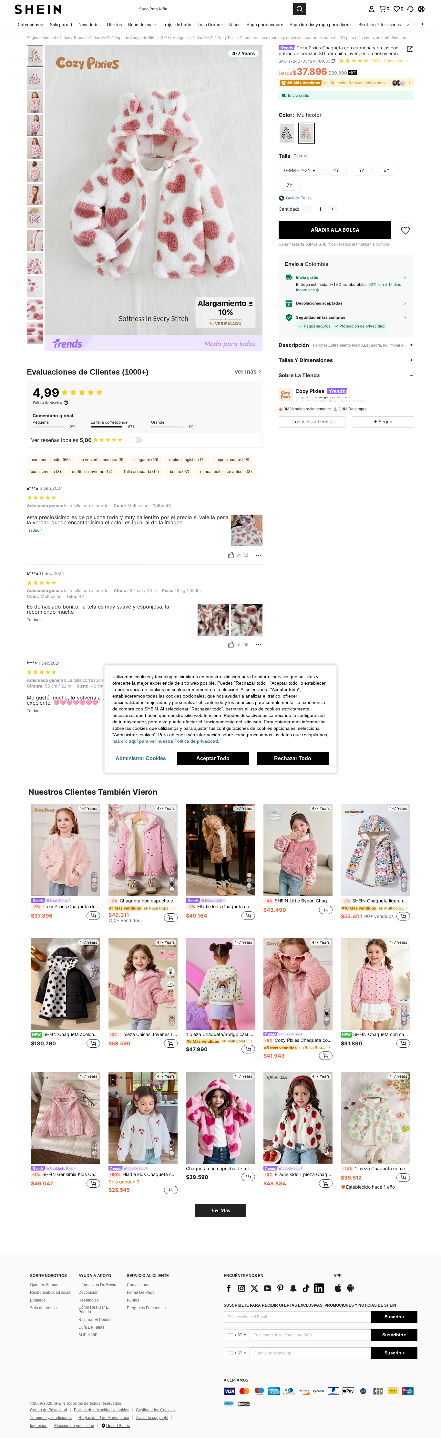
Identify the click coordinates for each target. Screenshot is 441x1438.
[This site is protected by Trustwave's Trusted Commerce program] (228, 1404)
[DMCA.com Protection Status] (244, 1404)
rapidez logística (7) (187, 459)
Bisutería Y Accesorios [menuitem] (379, 24)
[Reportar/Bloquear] (258, 555)
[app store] (338, 1291)
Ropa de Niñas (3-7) (92, 37)
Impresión (38, 1425)
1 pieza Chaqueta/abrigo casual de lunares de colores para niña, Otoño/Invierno (220, 1034)
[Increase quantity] (332, 209)
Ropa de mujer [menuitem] (142, 24)
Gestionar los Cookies (155, 1410)
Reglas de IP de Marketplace (103, 1417)
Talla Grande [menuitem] (210, 24)
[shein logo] (38, 9)
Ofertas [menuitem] (114, 24)
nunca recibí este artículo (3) (226, 471)
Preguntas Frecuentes (146, 1308)
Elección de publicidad (74, 1425)
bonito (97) (179, 471)
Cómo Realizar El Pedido (93, 1309)
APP (337, 1276)
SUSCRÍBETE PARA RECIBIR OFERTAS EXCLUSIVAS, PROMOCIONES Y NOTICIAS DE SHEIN (310, 1305)
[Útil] (231, 555)
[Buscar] (299, 9)
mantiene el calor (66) (50, 459)
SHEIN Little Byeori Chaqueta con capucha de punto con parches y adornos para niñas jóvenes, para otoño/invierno (299, 900)
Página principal (41, 37)
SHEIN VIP (87, 1335)
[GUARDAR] (405, 230)
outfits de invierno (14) (92, 471)
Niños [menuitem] (234, 24)
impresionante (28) (232, 459)
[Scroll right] (422, 24)
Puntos (133, 1300)
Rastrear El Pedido (95, 1319)
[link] (384, 9)
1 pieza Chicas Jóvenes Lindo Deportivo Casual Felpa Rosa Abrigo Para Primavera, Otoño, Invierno (144, 1034)
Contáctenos (138, 1284)
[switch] (136, 440)
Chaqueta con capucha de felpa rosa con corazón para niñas (220, 1168)
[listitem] (65, 866)
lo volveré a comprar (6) (102, 459)
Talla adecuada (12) (141, 471)
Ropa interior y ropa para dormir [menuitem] (321, 24)
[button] (410, 9)
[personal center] (371, 9)
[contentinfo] (320, 1391)
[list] (275, 1288)
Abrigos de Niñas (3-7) (193, 37)
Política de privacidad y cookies (101, 1410)
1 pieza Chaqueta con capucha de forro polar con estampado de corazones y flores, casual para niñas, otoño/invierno (376, 1168)
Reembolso (88, 1300)
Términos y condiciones (51, 1417)
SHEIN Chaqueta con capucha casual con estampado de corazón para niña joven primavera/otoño (376, 1034)
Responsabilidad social (50, 1292)
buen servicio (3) (46, 471)
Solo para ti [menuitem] (61, 24)
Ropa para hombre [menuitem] (265, 24)
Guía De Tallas (91, 1327)
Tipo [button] (298, 155)
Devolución (88, 1292)
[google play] (350, 1291)
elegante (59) (146, 459)
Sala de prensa (43, 1308)
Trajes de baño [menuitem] (177, 24)
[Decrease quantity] (307, 209)
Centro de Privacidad (48, 1410)
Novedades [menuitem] (89, 24)
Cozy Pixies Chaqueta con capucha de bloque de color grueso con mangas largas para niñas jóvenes (299, 1040)
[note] (369, 1187)
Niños (65, 37)
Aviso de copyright (152, 1417)
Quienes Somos (44, 1284)
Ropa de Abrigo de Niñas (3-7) (141, 37)
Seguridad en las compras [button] (320, 317)
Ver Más (220, 1210)
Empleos (38, 1300)
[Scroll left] (414, 24)
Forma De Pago (141, 1292)
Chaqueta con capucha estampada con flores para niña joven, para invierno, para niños (144, 900)
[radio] (287, 133)
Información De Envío (97, 1284)
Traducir (34, 530)
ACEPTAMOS (236, 1380)
